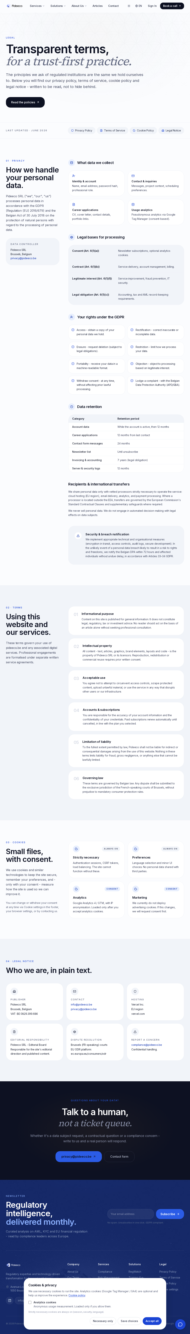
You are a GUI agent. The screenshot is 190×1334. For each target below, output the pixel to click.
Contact (113, 6)
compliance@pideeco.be (146, 1044)
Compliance (105, 1271)
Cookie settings (168, 1289)
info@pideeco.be (81, 1004)
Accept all (152, 1321)
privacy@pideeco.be (23, 258)
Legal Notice (173, 130)
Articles (98, 6)
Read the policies (23, 102)
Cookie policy (76, 1295)
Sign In (152, 5)
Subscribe (167, 1214)
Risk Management (108, 1277)
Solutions (56, 6)
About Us (77, 6)
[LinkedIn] (9, 1300)
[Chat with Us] (180, 1324)
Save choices (129, 1321)
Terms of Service (114, 130)
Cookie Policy (145, 130)
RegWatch (135, 1271)
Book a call (170, 5)
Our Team (73, 1277)
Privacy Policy (83, 130)
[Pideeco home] (14, 6)
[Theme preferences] (129, 6)
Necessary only (103, 1321)
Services (36, 6)
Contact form (119, 1156)
